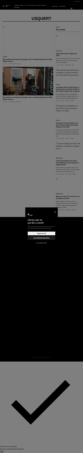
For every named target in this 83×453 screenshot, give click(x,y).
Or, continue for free (41, 243)
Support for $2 (41, 233)
